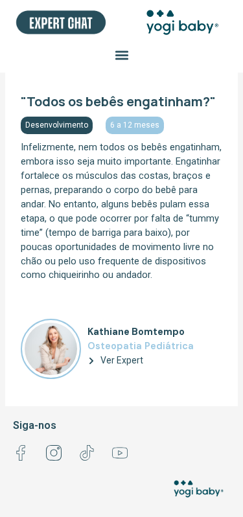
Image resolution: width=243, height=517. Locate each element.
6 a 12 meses (134, 125)
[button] (121, 55)
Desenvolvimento (56, 125)
